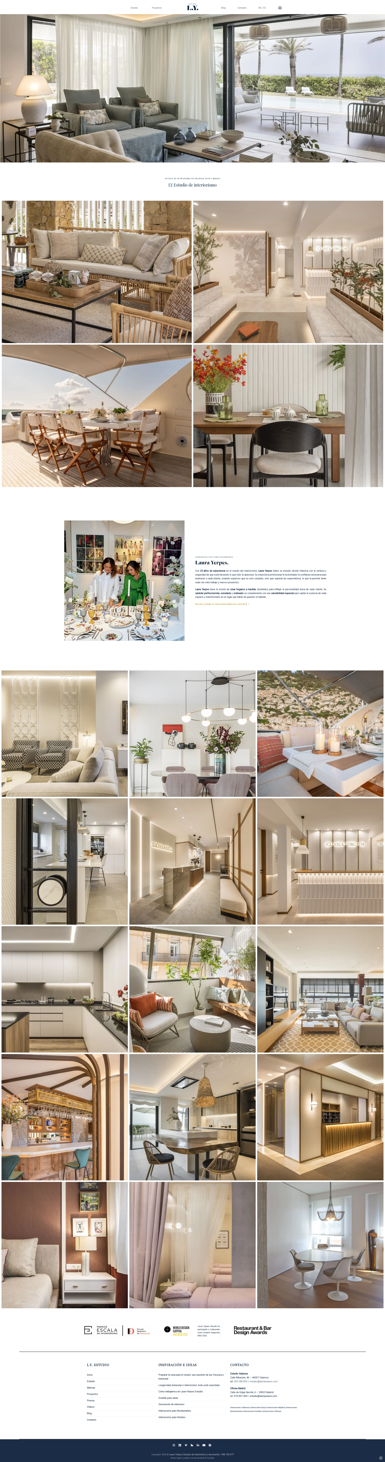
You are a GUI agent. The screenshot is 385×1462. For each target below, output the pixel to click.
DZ (192, 1245)
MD (320, 1117)
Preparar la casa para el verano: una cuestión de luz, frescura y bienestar (191, 1376)
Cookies (210, 1458)
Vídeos (90, 1406)
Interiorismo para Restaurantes (175, 1410)
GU (65, 1117)
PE (320, 989)
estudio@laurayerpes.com (264, 1381)
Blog (223, 8)
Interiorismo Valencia (239, 1407)
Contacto (242, 8)
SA (192, 861)
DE (192, 1117)
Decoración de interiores (171, 1404)
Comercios (288, 272)
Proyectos (157, 8)
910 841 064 (240, 1396)
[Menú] (280, 8)
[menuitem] (262, 7)
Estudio (134, 8)
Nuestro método (237, 603)
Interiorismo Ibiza (258, 1407)
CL (65, 1245)
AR (320, 1245)
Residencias (97, 272)
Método (91, 1387)
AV (192, 733)
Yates (97, 416)
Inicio (90, 1374)
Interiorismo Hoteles (252, 1411)
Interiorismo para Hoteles (172, 1417)
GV (65, 989)
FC (320, 861)
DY (320, 733)
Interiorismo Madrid (276, 1407)
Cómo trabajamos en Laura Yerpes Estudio (181, 1391)
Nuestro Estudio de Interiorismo (211, 603)
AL (65, 733)
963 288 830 (240, 1381)
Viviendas (288, 416)
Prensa (90, 1400)
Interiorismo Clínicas (272, 1411)
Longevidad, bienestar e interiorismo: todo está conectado (189, 1385)
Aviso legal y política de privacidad (188, 1458)
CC (65, 861)
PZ (192, 989)
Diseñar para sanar (168, 1398)
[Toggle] (153, 1394)
